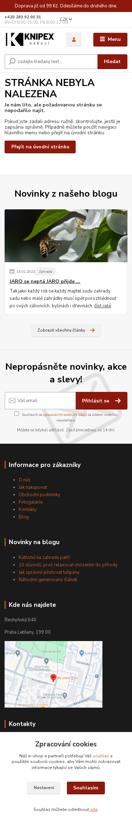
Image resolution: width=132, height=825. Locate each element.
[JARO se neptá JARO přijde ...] (66, 235)
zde (94, 809)
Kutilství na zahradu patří (44, 557)
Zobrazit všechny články (61, 330)
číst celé (102, 306)
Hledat (112, 61)
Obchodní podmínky (39, 495)
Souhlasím (85, 787)
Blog (24, 517)
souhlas (101, 756)
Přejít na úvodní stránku (40, 146)
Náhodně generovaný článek (48, 580)
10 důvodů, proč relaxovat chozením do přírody (68, 565)
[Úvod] (30, 39)
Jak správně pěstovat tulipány (49, 572)
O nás (25, 480)
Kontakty (28, 509)
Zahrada (45, 271)
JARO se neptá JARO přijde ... (45, 281)
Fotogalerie (31, 502)
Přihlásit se (96, 401)
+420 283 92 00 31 (23, 17)
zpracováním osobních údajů (65, 414)
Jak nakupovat (33, 487)
